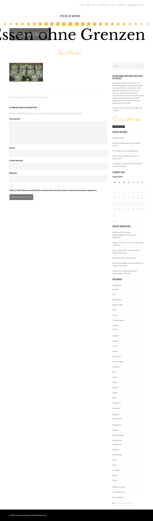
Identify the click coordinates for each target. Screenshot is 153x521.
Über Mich (90, 5)
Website (13, 173)
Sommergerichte (118, 492)
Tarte (114, 398)
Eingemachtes (117, 305)
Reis (113, 372)
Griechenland (117, 455)
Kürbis (114, 329)
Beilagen (115, 289)
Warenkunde (117, 418)
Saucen (115, 382)
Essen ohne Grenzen (22, 515)
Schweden (116, 470)
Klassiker (115, 341)
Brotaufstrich (117, 300)
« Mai (114, 221)
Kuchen (115, 346)
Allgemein (116, 414)
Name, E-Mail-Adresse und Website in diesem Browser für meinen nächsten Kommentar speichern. (53, 190)
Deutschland (116, 444)
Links (113, 5)
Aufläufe (115, 430)
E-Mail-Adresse (16, 160)
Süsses (114, 393)
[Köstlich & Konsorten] (122, 503)
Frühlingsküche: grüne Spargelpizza (125, 151)
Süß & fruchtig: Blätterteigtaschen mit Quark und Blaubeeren (124, 234)
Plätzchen (116, 367)
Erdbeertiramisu (118, 138)
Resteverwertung (118, 487)
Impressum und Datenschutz (130, 5)
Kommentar (15, 119)
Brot (114, 294)
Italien (114, 460)
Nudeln (115, 351)
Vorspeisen (116, 408)
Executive (42, 515)
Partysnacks (116, 356)
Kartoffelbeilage (118, 435)
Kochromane (103, 5)
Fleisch (115, 315)
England (115, 449)
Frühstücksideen (118, 320)
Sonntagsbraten (118, 497)
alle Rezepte (116, 285)
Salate (114, 377)
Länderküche (117, 440)
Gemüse (115, 325)
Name (12, 148)
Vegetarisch (116, 403)
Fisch (114, 310)
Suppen (115, 387)
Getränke (115, 336)
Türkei (114, 480)
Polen (114, 465)
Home (81, 5)
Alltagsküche (117, 425)
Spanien (115, 475)
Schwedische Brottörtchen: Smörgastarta (29, 97)
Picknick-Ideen (117, 362)
